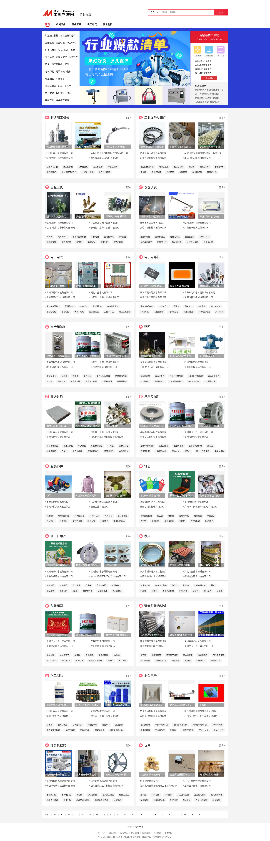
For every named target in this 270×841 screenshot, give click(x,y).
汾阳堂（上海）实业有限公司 (105, 227)
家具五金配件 (161, 585)
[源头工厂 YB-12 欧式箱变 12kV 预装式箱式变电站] (117, 275)
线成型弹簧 (51, 242)
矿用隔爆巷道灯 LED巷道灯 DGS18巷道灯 (211, 355)
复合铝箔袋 (51, 660)
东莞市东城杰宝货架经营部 (153, 576)
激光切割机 (156, 172)
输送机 (191, 167)
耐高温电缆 (51, 311)
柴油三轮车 (68, 446)
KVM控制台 (92, 794)
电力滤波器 (173, 311)
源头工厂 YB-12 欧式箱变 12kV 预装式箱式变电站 (117, 286)
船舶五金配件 (112, 425)
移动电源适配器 (83, 800)
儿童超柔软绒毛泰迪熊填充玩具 (152, 774)
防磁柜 (219, 590)
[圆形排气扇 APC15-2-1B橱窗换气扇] (88, 554)
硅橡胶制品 (92, 725)
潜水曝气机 (219, 167)
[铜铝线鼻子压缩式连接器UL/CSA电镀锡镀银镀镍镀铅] (211, 275)
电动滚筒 (183, 172)
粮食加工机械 (91, 381)
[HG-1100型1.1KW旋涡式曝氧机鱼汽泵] (211, 414)
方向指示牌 (75, 381)
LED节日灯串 (193, 381)
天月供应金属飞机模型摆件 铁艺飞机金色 (211, 774)
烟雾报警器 (122, 381)
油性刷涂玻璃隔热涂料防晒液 (58, 704)
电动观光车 (123, 451)
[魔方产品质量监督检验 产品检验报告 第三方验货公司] (182, 763)
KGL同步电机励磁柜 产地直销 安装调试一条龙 (87, 286)
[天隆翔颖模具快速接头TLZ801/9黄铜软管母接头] (88, 205)
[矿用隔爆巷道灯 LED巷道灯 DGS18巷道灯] (211, 344)
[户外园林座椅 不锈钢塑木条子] (182, 554)
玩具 (60, 85)
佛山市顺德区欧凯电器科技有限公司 (108, 576)
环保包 (171, 515)
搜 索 (221, 12)
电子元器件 (50, 49)
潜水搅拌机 (204, 167)
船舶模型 (174, 800)
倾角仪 (188, 451)
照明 (73, 49)
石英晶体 (201, 306)
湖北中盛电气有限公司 (101, 292)
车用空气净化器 (195, 446)
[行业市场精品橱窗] (176, 95)
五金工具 (76, 24)
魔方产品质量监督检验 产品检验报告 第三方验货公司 (181, 774)
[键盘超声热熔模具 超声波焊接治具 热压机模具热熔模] (58, 344)
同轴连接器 (158, 311)
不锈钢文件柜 (168, 590)
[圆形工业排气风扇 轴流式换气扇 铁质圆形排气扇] (117, 763)
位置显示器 (208, 242)
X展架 (75, 590)
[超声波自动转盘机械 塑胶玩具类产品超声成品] (88, 763)
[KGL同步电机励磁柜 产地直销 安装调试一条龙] (88, 275)
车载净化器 (178, 446)
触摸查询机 (94, 311)
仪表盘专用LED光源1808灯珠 (181, 286)
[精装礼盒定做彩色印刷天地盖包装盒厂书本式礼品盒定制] (182, 484)
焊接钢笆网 (156, 655)
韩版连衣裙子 (64, 515)
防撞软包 (61, 381)
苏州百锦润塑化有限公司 (152, 506)
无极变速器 (66, 242)
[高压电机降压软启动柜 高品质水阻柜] (58, 275)
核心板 (79, 794)
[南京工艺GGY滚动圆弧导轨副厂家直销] (117, 135)
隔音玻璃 (176, 660)
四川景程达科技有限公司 (196, 362)
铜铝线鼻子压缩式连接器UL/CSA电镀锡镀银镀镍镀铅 (211, 286)
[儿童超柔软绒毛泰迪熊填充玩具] (152, 763)
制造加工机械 (51, 35)
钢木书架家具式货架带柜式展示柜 (211, 565)
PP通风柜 (183, 590)
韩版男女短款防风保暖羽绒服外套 (87, 495)
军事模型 (144, 800)
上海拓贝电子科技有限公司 (197, 367)
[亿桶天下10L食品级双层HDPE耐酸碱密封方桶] (117, 693)
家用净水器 (145, 725)
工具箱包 (155, 521)
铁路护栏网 (215, 660)
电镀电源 (65, 311)
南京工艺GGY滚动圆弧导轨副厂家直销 (117, 146)
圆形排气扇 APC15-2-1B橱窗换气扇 (87, 565)
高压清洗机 (178, 167)
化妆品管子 (64, 655)
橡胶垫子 (106, 725)
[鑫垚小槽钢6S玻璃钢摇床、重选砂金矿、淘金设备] (88, 135)
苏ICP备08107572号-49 (162, 837)
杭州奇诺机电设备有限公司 (59, 367)
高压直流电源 (124, 311)
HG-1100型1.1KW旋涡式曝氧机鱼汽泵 (211, 425)
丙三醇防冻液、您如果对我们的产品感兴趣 (181, 425)
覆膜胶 (77, 655)
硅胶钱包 (198, 515)
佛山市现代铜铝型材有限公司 (60, 785)
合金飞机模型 (201, 800)
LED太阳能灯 (213, 376)
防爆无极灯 (159, 381)
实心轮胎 (176, 451)
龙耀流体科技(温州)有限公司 (207, 98)
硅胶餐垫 (63, 585)
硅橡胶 (49, 725)
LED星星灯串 (210, 381)
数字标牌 (63, 590)
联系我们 (113, 833)
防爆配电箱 (70, 306)
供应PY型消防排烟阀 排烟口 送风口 (117, 355)
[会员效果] (134, 58)
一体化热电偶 (204, 311)
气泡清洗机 (163, 167)
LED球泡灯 (159, 376)
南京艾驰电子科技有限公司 (153, 297)
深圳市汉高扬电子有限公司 (153, 715)
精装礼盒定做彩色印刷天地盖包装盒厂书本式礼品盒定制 (181, 495)
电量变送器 (188, 311)
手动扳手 (123, 236)
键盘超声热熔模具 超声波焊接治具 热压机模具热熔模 (58, 355)
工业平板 (67, 800)
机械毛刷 (95, 236)
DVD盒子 (209, 521)
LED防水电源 (112, 306)
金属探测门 (107, 381)
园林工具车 (123, 446)
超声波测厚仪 (146, 242)
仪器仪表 (60, 42)
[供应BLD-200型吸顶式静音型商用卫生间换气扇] (152, 693)
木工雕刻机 (68, 167)
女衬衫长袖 (77, 521)
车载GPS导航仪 (53, 306)
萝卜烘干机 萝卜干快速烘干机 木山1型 (211, 146)
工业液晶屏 (160, 730)
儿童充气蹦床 (199, 794)
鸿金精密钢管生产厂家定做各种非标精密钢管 (152, 634)
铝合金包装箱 (146, 515)
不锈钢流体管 (161, 660)
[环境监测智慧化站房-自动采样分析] (211, 205)
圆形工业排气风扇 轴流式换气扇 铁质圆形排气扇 (117, 774)
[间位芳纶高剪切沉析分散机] (58, 135)
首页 (47, 24)
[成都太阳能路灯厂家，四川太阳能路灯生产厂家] (152, 344)
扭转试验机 (176, 242)
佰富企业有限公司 (99, 506)
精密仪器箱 (169, 521)
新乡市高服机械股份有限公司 (105, 157)
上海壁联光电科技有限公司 (197, 785)
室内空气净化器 (161, 725)
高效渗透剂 (85, 730)
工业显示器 (145, 730)
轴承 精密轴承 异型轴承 (152, 146)
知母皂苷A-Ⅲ (52, 167)
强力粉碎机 (51, 172)
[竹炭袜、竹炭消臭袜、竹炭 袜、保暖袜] (117, 484)
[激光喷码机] (121, 95)
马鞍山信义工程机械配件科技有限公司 (109, 152)
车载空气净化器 (147, 446)
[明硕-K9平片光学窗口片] (152, 205)
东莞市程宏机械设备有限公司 (198, 297)
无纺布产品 (184, 515)
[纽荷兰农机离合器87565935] (152, 414)
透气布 (143, 521)
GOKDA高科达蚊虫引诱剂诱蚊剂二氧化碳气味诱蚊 (181, 355)
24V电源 (83, 306)
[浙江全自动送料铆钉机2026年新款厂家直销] (58, 205)
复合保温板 (145, 660)
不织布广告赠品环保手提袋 (152, 495)
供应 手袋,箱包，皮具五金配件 (211, 495)
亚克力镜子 (99, 730)
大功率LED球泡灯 (195, 376)
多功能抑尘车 (93, 451)
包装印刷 (49, 71)
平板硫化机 (112, 167)
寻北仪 (177, 306)
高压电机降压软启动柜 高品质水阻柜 (58, 286)
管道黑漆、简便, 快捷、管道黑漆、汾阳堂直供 (87, 425)
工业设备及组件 (68, 35)
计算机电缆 (79, 311)
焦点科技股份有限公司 (122, 837)
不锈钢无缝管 (172, 655)
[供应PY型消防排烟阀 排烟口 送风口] (117, 344)
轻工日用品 (57, 64)
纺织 (69, 92)
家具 (67, 64)
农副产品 (49, 100)
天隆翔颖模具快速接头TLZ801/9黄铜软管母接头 (87, 216)
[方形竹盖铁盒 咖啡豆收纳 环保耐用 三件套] (117, 623)
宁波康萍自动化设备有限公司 (105, 222)
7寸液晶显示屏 (187, 730)
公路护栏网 (200, 660)
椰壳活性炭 (62, 725)
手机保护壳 (66, 794)
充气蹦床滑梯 (216, 794)
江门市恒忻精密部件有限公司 (60, 227)
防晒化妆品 (102, 590)
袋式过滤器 (197, 172)
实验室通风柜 (199, 585)
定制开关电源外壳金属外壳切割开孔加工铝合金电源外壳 (58, 774)
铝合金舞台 (87, 590)
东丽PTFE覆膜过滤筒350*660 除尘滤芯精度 (181, 146)
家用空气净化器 (180, 725)
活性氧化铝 (77, 725)
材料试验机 (175, 236)
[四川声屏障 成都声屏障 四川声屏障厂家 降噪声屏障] (211, 623)
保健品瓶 (89, 655)
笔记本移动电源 (101, 800)
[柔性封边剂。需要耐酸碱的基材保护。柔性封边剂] (88, 344)
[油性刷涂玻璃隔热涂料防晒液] (58, 693)
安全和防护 (63, 49)
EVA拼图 (186, 800)
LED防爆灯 (145, 381)
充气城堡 (155, 794)
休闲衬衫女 (94, 515)
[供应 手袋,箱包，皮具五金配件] (211, 484)
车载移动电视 (161, 451)
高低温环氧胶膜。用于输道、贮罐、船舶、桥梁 (87, 634)
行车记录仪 (163, 446)
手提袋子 (211, 515)
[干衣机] (211, 693)
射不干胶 (50, 585)
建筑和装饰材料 (63, 71)
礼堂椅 (154, 590)
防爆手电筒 (145, 376)
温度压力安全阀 (147, 167)
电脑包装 (50, 655)
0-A (47, 814)
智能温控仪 (189, 236)
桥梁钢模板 (202, 655)
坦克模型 (216, 800)
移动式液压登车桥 (69, 172)
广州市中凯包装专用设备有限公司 (209, 90)
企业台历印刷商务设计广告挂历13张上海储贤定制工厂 (58, 634)
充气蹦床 (168, 794)
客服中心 (124, 833)
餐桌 (213, 585)
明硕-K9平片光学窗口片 (152, 216)
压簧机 (79, 242)
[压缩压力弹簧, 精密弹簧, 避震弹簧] (117, 205)
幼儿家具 (207, 590)
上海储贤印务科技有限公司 (104, 367)
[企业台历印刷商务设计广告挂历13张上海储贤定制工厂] (58, 623)
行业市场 (85, 14)
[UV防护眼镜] (117, 554)
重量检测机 (145, 236)
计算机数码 (50, 85)
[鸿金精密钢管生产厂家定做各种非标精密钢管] (152, 623)
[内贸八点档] (148, 95)
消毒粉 (173, 730)
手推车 (111, 446)
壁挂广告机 (217, 725)
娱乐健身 (60, 92)
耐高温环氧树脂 (53, 730)
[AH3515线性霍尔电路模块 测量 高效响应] (152, 275)
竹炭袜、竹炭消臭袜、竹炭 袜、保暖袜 (117, 495)
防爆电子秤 (162, 242)
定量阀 (143, 172)
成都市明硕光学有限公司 (152, 222)
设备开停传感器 (147, 306)
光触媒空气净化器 (200, 725)
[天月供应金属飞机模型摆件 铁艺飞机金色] (211, 763)
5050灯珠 (144, 311)
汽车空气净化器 (202, 451)
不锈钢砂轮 (118, 242)
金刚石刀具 (109, 236)
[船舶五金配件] (117, 414)
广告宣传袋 (195, 521)
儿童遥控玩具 (159, 800)
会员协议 (157, 833)
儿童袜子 (104, 521)
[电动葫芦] (93, 95)
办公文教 (49, 92)
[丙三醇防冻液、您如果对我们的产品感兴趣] (182, 414)
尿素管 (210, 446)
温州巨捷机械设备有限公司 (59, 157)
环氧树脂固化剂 (116, 730)
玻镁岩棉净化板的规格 (181, 634)
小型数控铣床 (87, 172)
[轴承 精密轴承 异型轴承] (152, 135)
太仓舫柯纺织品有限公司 (58, 501)
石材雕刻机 (83, 167)
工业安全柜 (145, 585)
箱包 (47, 64)
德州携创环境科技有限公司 (197, 576)
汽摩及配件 (61, 57)
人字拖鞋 (50, 521)
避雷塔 (75, 376)
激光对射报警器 (103, 376)
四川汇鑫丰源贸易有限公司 (59, 152)
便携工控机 (124, 794)
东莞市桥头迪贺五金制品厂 (59, 436)
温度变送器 (163, 306)
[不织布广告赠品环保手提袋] (152, 484)
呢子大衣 (91, 521)
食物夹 (88, 585)
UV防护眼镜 (111, 565)
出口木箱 (122, 660)
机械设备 (60, 24)
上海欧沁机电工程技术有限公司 (199, 292)
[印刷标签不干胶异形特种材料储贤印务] (58, 554)
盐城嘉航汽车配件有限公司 (153, 431)
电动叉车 (82, 446)
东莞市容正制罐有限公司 (103, 641)
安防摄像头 (51, 376)
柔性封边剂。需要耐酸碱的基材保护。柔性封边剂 (87, 355)
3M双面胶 (117, 590)
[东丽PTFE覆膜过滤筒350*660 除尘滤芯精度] (182, 135)
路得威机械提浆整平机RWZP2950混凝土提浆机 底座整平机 (181, 704)
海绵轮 (175, 585)
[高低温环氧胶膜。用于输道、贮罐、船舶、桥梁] (88, 623)
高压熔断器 (215, 306)
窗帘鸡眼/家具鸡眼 (149, 565)
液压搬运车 (109, 451)
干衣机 (203, 704)
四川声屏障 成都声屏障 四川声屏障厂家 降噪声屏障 (211, 634)
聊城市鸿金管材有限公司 (152, 646)
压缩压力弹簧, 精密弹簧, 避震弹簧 (117, 216)
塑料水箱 (76, 585)
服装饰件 (73, 57)
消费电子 (60, 78)
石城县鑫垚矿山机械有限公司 (207, 102)
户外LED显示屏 (176, 376)
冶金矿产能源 (62, 100)
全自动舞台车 (52, 446)
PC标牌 (50, 515)
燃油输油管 (145, 451)
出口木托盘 (77, 451)
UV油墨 (116, 655)
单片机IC (188, 306)
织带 (49, 495)
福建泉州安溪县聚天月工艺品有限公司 (158, 785)
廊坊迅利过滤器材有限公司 (197, 157)
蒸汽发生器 (212, 172)
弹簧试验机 (204, 236)
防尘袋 (160, 515)
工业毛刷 (104, 242)
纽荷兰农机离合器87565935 (152, 425)
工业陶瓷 (115, 585)
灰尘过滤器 (218, 730)
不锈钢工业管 (218, 655)
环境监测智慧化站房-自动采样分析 (211, 216)
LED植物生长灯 (176, 381)
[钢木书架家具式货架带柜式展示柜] (211, 554)
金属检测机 (160, 236)
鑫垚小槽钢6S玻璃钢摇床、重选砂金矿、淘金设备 (87, 146)
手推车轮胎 (219, 451)
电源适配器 (97, 306)
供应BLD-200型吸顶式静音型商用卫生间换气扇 (152, 704)
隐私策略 (146, 833)
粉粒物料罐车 (96, 446)
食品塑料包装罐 (95, 660)
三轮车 (64, 451)
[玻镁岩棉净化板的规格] (182, 623)
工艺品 (68, 85)
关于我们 (101, 833)
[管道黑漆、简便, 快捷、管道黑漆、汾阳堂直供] (88, 414)
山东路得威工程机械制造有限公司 (107, 436)
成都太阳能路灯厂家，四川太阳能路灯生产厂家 (152, 355)
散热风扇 (170, 172)
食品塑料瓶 (70, 730)
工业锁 (49, 381)
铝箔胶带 (50, 590)
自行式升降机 (104, 172)
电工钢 (143, 655)
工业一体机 (203, 730)
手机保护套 (51, 794)
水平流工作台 (52, 800)
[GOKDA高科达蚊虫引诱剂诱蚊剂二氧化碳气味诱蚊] (182, 344)
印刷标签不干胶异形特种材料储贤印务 (58, 565)
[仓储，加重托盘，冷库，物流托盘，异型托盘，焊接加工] (58, 414)
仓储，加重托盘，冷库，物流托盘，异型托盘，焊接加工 (58, 425)
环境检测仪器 (192, 242)
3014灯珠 (219, 311)
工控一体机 (109, 311)
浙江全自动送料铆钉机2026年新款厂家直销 (58, 216)
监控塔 (64, 376)
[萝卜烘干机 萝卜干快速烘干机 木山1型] (211, 135)
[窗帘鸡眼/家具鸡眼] (152, 554)
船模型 (143, 794)
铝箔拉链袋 (103, 655)
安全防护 (107, 24)
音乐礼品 (117, 800)
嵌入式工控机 (108, 794)
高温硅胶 (119, 725)
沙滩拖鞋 (63, 521)
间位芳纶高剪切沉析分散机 (58, 146)
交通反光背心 (119, 521)
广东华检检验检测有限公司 (197, 780)
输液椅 (195, 590)
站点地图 (135, 833)
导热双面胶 (101, 585)
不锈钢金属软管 (79, 236)
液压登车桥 (97, 167)
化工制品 (49, 78)
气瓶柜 (143, 590)
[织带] (58, 484)
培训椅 (186, 585)
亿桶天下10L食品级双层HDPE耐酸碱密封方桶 (117, 704)
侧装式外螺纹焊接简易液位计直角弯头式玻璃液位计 (181, 216)
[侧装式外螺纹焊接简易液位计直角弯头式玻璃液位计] (182, 205)
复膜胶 (110, 660)
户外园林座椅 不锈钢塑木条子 (181, 565)
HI (97, 814)
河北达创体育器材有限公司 (197, 571)
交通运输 (49, 57)
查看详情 (209, 78)
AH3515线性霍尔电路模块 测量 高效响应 (152, 286)
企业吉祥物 (122, 515)
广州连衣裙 (79, 515)
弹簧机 (49, 236)
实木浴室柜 (187, 655)
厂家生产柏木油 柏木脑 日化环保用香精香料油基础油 (87, 704)
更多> (128, 117)
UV (177, 814)
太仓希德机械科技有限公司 (153, 227)
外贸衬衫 (108, 515)
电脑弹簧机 (62, 236)
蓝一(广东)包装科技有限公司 (207, 94)
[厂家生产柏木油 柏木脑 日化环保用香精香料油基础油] (88, 693)
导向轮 (182, 521)
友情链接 (168, 833)
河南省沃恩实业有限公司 (196, 227)
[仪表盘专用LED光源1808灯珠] (182, 275)
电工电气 (92, 24)
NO (133, 814)
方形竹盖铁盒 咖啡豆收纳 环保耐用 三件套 (117, 634)
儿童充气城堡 (183, 794)
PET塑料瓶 (66, 660)
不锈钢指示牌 (121, 376)
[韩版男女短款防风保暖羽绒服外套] (88, 484)
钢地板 (188, 660)
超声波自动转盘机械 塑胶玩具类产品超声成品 (87, 774)
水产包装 (79, 660)
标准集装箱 (51, 451)
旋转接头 (91, 242)
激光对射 (87, 376)
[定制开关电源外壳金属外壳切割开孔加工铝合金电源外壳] (58, 763)
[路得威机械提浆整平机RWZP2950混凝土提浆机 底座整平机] (182, 693)
